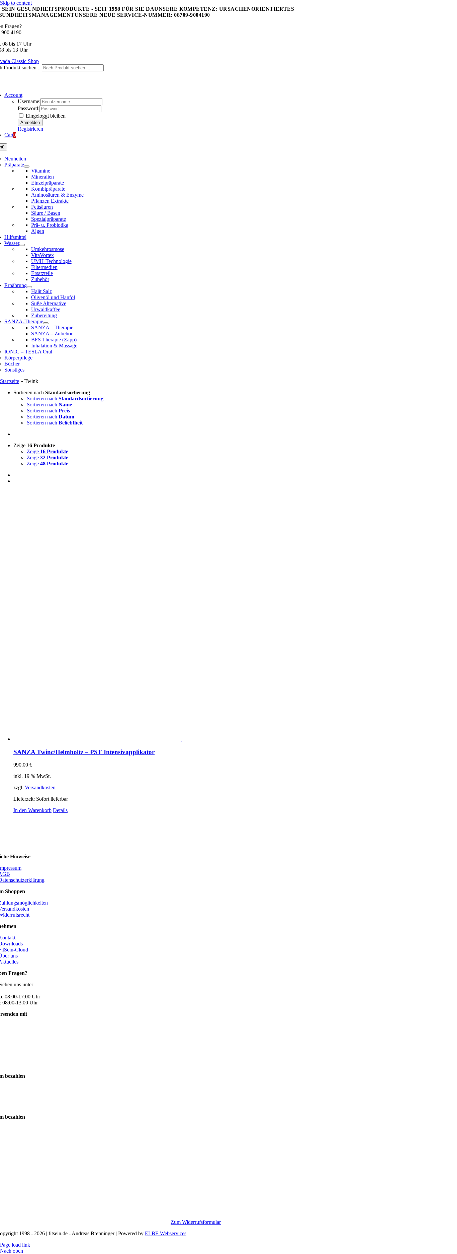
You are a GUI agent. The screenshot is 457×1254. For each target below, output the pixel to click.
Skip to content (16, 3)
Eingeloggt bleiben (45, 116)
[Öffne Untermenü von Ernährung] (29, 287)
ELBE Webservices (165, 1233)
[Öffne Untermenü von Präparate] (26, 167)
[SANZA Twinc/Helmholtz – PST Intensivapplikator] (235, 615)
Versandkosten (40, 787)
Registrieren (30, 129)
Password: (28, 108)
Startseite (9, 381)
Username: (29, 101)
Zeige (47, 451)
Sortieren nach (65, 398)
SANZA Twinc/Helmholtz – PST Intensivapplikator (84, 751)
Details (60, 810)
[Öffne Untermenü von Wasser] (22, 245)
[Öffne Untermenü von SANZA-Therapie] (46, 323)
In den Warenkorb (32, 810)
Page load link (15, 1245)
